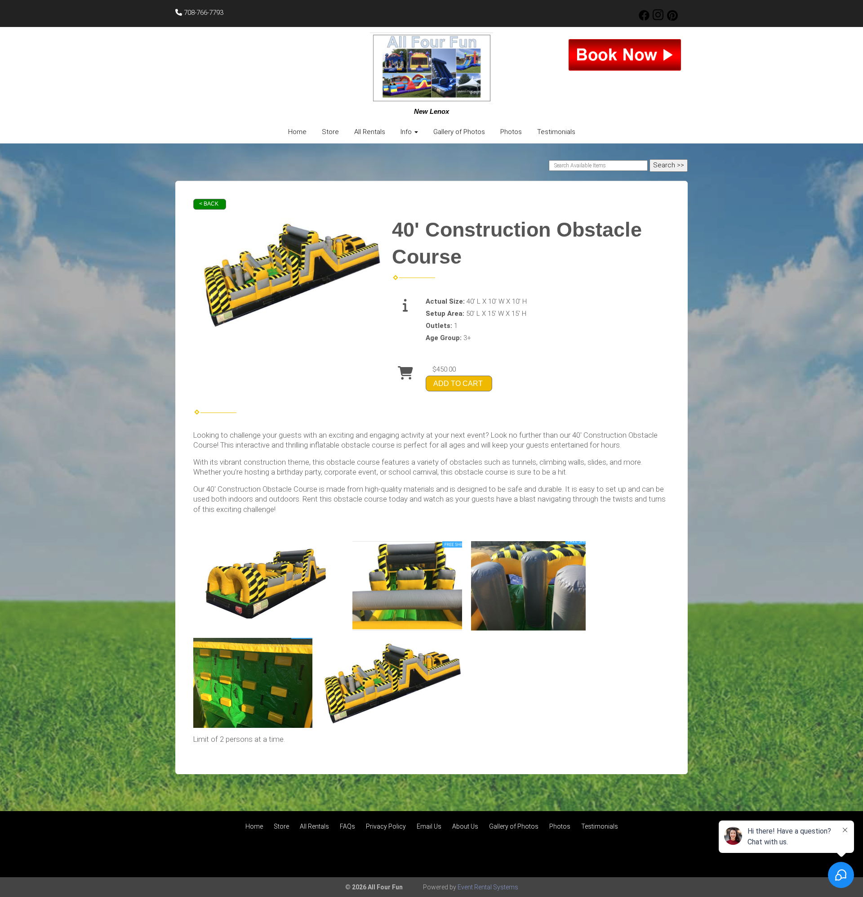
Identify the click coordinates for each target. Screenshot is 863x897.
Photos (511, 132)
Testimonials (556, 132)
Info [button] (407, 132)
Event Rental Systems (488, 887)
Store (330, 132)
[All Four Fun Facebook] (644, 18)
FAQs (347, 826)
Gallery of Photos (459, 132)
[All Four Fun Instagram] (658, 18)
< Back (208, 204)
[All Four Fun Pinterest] (672, 18)
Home (297, 132)
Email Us (429, 826)
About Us (465, 826)
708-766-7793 (202, 13)
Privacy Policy (386, 826)
